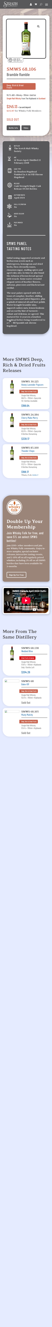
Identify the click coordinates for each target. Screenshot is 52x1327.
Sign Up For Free (16, 575)
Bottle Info (13, 128)
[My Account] (31, 4)
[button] (38, 26)
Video (26, 128)
